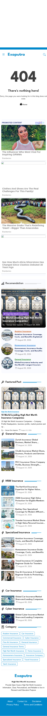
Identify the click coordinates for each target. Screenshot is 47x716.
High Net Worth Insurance (13, 651)
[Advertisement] (23, 23)
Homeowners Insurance (12, 655)
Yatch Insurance (9, 664)
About (10, 701)
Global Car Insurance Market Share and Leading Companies (29, 598)
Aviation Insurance (10, 633)
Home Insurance (34, 651)
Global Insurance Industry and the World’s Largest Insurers (28, 364)
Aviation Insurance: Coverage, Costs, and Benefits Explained (28, 336)
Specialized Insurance (12, 660)
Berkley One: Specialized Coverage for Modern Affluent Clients (29, 510)
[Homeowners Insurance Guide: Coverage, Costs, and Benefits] (7, 349)
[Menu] (3, 54)
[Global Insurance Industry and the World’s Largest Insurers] (7, 363)
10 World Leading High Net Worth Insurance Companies (19, 416)
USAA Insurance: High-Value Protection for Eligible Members (29, 499)
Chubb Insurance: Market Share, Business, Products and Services (30, 452)
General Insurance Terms (13, 647)
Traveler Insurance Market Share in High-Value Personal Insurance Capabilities (30, 522)
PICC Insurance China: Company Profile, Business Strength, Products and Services (30, 463)
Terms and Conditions (33, 704)
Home (24, 104)
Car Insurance (27, 633)
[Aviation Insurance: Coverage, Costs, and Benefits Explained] (7, 335)
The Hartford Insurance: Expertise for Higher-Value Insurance (27, 488)
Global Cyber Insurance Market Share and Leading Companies (29, 616)
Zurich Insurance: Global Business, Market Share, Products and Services (26, 441)
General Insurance (29, 642)
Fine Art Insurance (10, 642)
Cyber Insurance (32, 638)
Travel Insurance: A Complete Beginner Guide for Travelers (28, 562)
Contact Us (22, 701)
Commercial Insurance (12, 638)
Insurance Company (34, 655)
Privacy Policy (13, 704)
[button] (44, 54)
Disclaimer (36, 701)
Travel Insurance (31, 660)
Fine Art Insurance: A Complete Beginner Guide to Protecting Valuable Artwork (29, 573)
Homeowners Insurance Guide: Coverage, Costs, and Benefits (28, 350)
